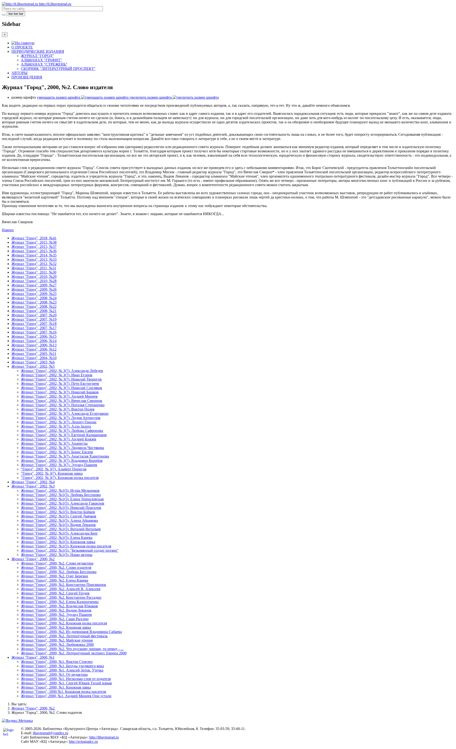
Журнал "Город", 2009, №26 (34, 289)
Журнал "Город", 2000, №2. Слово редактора (57, 563)
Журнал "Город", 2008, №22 (34, 306)
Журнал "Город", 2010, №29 (34, 277)
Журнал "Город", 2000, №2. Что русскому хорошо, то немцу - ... (72, 649)
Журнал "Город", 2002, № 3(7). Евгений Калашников (64, 435)
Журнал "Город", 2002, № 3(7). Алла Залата (56, 426)
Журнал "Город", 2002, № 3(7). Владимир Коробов (62, 461)
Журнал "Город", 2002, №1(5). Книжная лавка (58, 542)
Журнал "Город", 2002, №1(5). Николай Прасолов (61, 508)
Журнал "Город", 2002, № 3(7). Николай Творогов (61, 379)
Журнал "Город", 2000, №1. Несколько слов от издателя (66, 679)
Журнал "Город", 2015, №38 (34, 242)
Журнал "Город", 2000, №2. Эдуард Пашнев (56, 615)
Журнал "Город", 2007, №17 (34, 328)
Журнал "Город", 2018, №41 (34, 238)
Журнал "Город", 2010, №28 (34, 281)
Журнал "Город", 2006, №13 (34, 345)
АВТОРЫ (19, 73)
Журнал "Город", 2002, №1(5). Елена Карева (56, 538)
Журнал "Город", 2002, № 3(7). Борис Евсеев (57, 452)
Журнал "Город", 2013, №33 (34, 259)
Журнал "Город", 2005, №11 (33, 354)
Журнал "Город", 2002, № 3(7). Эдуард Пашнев (59, 465)
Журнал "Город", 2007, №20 (34, 315)
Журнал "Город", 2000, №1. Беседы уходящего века (62, 666)
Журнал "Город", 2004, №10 (34, 358)
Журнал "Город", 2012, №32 (34, 264)
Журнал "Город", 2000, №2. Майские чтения (57, 640)
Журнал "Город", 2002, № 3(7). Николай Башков (60, 392)
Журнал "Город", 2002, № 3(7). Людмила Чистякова (62, 448)
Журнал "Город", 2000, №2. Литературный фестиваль (64, 636)
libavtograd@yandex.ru (50, 733)
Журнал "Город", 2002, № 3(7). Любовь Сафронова (62, 431)
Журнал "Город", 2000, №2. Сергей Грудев (55, 593)
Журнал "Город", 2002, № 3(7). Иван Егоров (56, 375)
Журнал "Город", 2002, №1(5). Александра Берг (59, 533)
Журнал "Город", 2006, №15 (34, 336)
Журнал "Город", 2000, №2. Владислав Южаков (59, 606)
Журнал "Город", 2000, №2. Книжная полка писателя (64, 623)
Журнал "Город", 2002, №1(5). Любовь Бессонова (61, 495)
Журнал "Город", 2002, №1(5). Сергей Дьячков (58, 516)
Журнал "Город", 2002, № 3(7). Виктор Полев (58, 409)
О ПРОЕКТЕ (22, 47)
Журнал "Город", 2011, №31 (33, 268)
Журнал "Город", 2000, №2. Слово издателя (56, 567)
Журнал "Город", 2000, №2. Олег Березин (54, 576)
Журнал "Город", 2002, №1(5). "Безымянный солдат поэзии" (70, 550)
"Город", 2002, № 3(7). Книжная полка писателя (60, 478)
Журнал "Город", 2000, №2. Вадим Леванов (56, 610)
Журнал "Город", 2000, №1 (33, 657)
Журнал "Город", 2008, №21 (34, 311)
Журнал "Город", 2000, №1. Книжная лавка (56, 687)
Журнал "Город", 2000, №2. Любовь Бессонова (58, 572)
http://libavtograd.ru (104, 737)
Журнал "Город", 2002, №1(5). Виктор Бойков (58, 512)
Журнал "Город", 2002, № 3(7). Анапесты (54, 443)
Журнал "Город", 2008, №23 (34, 302)
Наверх (8, 230)
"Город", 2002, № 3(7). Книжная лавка (52, 473)
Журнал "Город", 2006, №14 (34, 341)
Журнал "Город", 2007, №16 (34, 332)
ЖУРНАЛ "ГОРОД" (37, 56)
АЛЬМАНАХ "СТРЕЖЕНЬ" (44, 64)
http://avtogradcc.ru (83, 741)
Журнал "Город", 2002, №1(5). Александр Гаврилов (62, 503)
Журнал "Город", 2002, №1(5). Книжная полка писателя (66, 546)
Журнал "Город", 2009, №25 (34, 294)
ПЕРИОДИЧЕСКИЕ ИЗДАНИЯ (37, 51)
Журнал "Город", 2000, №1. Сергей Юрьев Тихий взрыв (66, 683)
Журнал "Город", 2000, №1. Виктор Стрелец (57, 662)
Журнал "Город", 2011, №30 (33, 272)
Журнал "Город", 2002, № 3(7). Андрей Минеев (59, 396)
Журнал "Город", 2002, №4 (33, 482)
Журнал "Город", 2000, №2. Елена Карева (54, 580)
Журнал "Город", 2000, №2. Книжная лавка (56, 627)
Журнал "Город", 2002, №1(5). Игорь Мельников (60, 490)
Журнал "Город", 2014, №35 (34, 255)
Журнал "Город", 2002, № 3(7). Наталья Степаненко (62, 405)
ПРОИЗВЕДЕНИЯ (26, 77)
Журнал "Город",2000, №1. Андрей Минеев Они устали (66, 696)
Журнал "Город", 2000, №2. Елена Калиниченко (60, 602)
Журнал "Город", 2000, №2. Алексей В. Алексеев (60, 589)
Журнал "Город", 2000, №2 (33, 559)
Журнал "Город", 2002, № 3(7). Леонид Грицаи (58, 422)
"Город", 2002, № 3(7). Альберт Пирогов (53, 469)
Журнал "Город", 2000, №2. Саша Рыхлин (55, 619)
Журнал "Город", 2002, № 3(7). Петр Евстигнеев (60, 384)
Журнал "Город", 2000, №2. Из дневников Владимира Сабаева (71, 632)
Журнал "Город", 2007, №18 (34, 324)
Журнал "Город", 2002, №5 (33, 366)
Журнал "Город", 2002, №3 (33, 486)
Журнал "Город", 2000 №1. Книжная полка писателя (63, 692)
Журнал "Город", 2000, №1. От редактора (54, 674)
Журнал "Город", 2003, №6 (33, 362)
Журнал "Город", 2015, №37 (34, 247)
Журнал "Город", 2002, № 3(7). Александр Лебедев (62, 371)
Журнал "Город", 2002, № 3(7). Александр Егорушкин (65, 413)
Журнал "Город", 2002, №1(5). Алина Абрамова (59, 520)
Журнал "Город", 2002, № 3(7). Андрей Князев (58, 439)
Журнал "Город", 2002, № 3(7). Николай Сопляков (61, 388)
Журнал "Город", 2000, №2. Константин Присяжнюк (63, 585)
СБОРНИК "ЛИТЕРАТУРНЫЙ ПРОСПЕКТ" (58, 69)
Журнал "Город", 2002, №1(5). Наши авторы (56, 555)
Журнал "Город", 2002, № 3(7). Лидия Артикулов (60, 418)
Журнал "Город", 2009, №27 (34, 285)
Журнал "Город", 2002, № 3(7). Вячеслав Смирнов (61, 401)
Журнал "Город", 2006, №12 (34, 349)
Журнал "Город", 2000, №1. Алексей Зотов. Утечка (62, 670)
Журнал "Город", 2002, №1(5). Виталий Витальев (61, 529)
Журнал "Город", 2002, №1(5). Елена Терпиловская (62, 499)
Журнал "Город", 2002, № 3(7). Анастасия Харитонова (65, 456)
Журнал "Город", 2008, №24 (34, 298)
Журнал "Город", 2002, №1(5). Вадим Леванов (58, 525)
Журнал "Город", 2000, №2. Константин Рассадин (61, 597)
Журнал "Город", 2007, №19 (34, 319)
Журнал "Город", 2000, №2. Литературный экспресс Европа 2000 (74, 653)
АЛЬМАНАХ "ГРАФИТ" (41, 60)
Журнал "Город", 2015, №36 (34, 251)
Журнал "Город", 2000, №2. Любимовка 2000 (57, 645)
